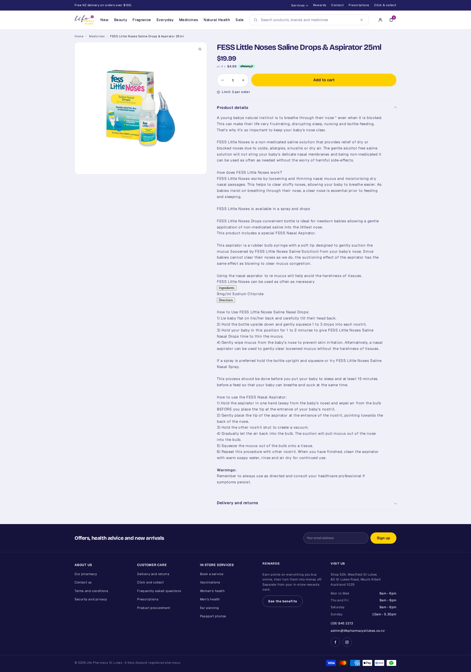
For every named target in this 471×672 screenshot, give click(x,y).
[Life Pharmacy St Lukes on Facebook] (335, 642)
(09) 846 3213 (342, 623)
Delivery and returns (237, 502)
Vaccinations (210, 582)
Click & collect (385, 5)
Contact (337, 5)
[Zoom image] (199, 49)
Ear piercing (209, 608)
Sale (240, 19)
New (104, 19)
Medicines (188, 19)
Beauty (120, 19)
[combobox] (307, 20)
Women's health (212, 591)
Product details (233, 107)
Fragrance (141, 19)
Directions (226, 300)
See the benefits (282, 601)
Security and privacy (91, 599)
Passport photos (213, 616)
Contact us (83, 582)
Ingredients (227, 288)
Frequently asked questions (159, 591)
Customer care (152, 565)
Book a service (211, 574)
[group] (140, 108)
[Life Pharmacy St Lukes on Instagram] (347, 642)
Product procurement (153, 608)
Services (298, 5)
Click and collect (150, 582)
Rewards (319, 5)
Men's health (210, 599)
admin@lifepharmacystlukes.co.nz (358, 631)
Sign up (383, 538)
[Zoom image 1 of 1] (140, 108)
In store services (217, 565)
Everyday (165, 19)
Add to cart (324, 79)
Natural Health (217, 19)
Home (79, 36)
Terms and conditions (91, 591)
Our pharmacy (86, 574)
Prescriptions (359, 5)
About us (83, 565)
